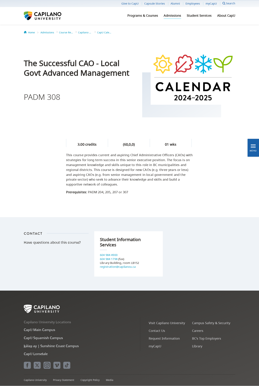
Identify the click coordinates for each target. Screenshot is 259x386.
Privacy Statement (63, 380)
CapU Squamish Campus (43, 337)
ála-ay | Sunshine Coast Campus (51, 345)
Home (31, 32)
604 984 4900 (109, 255)
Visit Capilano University (167, 323)
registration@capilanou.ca (118, 267)
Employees (193, 3)
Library (197, 346)
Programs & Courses (142, 15)
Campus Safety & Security (211, 323)
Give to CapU (130, 3)
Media (109, 380)
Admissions (172, 15)
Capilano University (52, 15)
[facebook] (27, 365)
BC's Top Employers (206, 338)
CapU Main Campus (39, 329)
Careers (197, 330)
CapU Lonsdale (36, 353)
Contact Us (157, 330)
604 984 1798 (109, 259)
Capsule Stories (154, 3)
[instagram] (47, 365)
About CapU (226, 15)
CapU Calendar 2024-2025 (104, 32)
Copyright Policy (90, 380)
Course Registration (66, 32)
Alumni (175, 3)
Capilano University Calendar (85, 32)
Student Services (199, 15)
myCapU (211, 3)
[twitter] (37, 365)
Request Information (164, 338)
